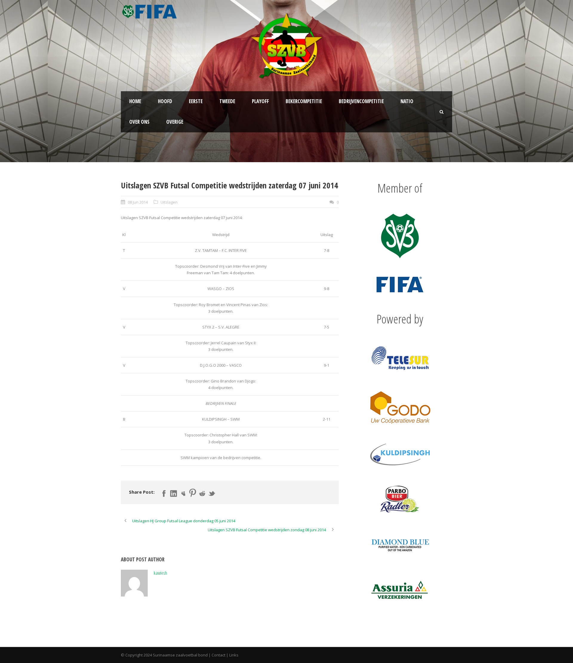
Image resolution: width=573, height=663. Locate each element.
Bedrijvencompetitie (361, 101)
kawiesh (160, 572)
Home (135, 101)
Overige (174, 121)
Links (233, 655)
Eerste (196, 101)
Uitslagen (169, 202)
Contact (218, 655)
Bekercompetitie (304, 101)
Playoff (260, 101)
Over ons (139, 121)
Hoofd (165, 101)
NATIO (407, 101)
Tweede (227, 101)
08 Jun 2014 (138, 202)
